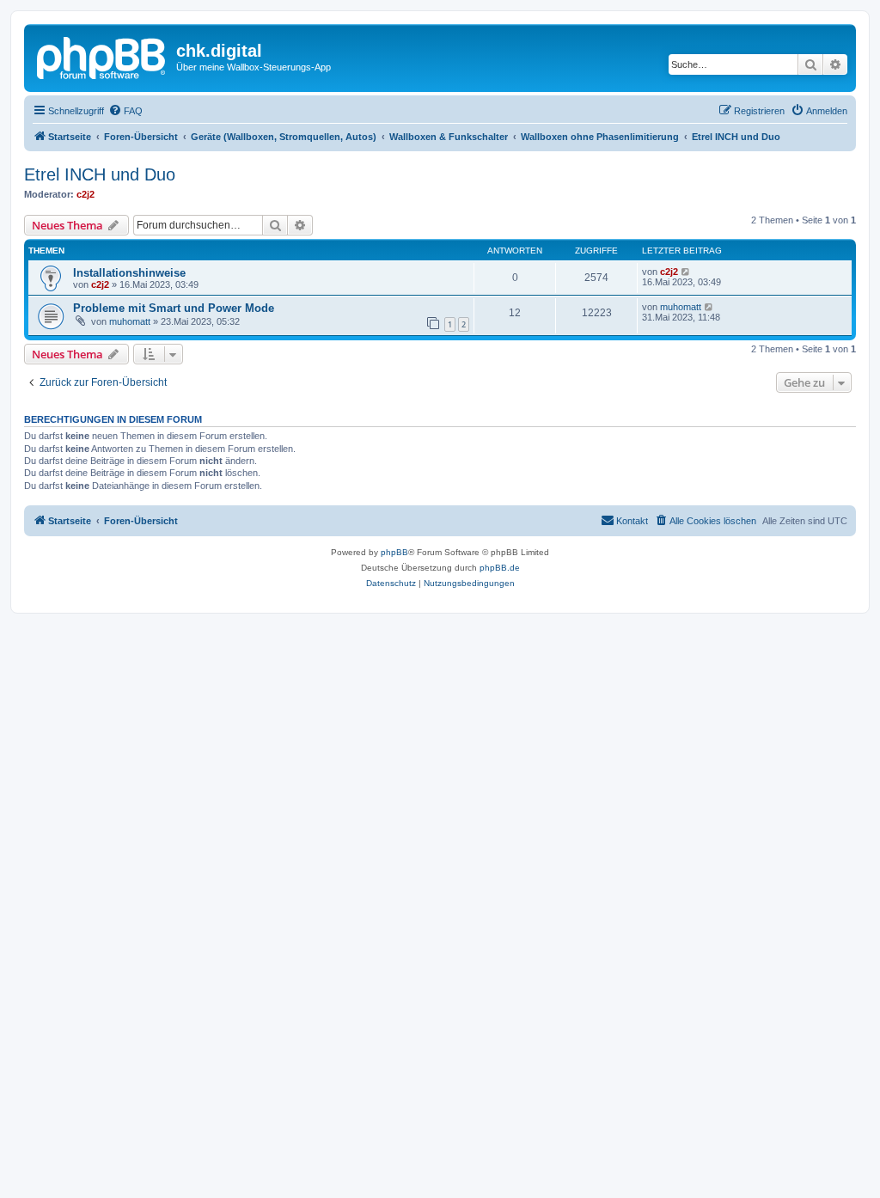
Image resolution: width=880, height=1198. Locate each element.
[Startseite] (102, 55)
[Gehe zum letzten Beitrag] (686, 271)
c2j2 (85, 194)
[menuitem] (125, 111)
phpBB (394, 552)
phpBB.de (500, 567)
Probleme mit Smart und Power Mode (173, 308)
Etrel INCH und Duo (99, 174)
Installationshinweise (129, 272)
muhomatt (129, 321)
